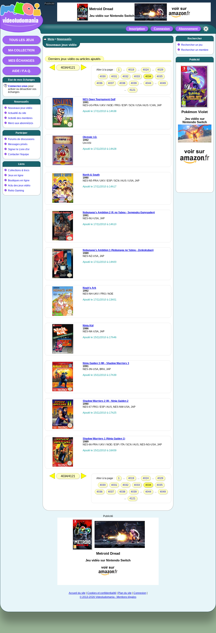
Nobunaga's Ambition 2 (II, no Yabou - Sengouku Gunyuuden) (119, 212)
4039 (134, 83)
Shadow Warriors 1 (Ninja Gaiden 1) (104, 438)
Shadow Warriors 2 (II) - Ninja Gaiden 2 (105, 400)
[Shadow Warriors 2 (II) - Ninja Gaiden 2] (62, 428)
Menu (51, 39)
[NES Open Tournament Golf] (63, 126)
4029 (160, 69)
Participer (21, 132)
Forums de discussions (21, 139)
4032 (125, 76)
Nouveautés (21, 101)
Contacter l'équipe (18, 154)
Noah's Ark (89, 287)
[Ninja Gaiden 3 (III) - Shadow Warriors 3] (62, 390)
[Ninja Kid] (62, 352)
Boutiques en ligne (19, 180)
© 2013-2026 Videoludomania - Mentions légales (108, 597)
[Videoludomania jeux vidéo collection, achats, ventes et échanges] (20, 28)
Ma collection (21, 50)
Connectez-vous (18, 86)
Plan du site (125, 593)
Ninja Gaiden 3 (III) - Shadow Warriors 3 (106, 363)
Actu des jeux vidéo (19, 185)
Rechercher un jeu (191, 44)
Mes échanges (21, 60)
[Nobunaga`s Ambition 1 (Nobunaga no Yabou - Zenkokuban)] (62, 277)
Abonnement (188, 29)
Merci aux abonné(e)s (20, 123)
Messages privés (17, 144)
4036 (100, 83)
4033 (137, 76)
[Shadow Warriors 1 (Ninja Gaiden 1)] (63, 465)
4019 (131, 69)
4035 (160, 76)
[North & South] (62, 201)
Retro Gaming (16, 190)
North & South (91, 174)
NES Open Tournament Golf (99, 99)
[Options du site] (206, 29)
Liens (21, 164)
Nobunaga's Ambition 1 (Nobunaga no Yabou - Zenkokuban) (118, 250)
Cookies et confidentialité (101, 593)
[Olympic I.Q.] (63, 164)
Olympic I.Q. (90, 137)
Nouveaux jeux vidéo (20, 108)
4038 (122, 83)
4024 (146, 69)
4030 (103, 76)
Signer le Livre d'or (19, 149)
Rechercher (195, 38)
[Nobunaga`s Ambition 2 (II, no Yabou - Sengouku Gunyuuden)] (62, 239)
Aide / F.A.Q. (21, 71)
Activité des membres (20, 118)
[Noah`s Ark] (62, 315)
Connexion (162, 29)
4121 (132, 89)
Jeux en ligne (15, 175)
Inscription (137, 29)
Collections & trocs (18, 170)
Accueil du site (77, 593)
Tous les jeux (21, 40)
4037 (111, 83)
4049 (163, 83)
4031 (114, 76)
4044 (148, 83)
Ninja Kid (88, 325)
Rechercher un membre (194, 49)
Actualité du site (17, 113)
